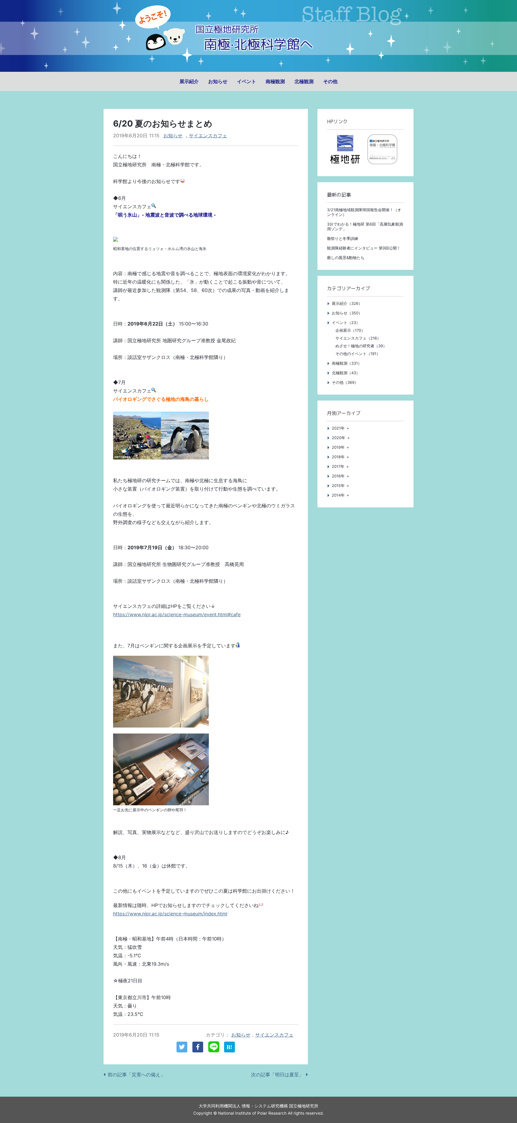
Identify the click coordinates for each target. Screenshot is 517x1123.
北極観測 (304, 81)
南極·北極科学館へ (258, 44)
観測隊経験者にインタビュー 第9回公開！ (364, 248)
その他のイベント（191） (357, 353)
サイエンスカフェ (208, 136)
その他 (330, 81)
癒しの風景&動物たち (345, 257)
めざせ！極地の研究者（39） (361, 346)
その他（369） (345, 382)
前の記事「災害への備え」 (136, 1075)
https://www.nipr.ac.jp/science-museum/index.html (170, 914)
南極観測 (275, 81)
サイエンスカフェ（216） (358, 338)
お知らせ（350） (347, 313)
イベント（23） (346, 322)
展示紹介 (189, 81)
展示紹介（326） (347, 303)
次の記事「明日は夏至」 (277, 1075)
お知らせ (217, 81)
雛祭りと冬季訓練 (342, 238)
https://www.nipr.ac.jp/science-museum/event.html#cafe (177, 614)
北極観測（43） (346, 373)
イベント (246, 81)
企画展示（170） (350, 330)
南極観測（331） (347, 363)
